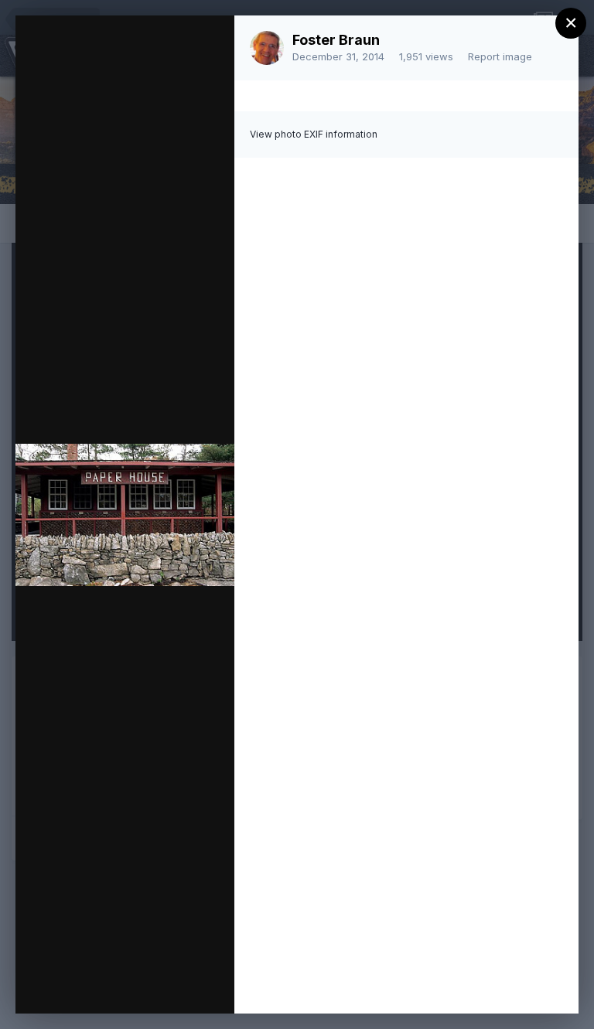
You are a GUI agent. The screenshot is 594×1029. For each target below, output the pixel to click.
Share (182, 986)
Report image (500, 56)
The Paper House (162, 56)
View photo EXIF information (313, 134)
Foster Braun (336, 40)
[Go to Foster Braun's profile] (267, 48)
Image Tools (77, 986)
